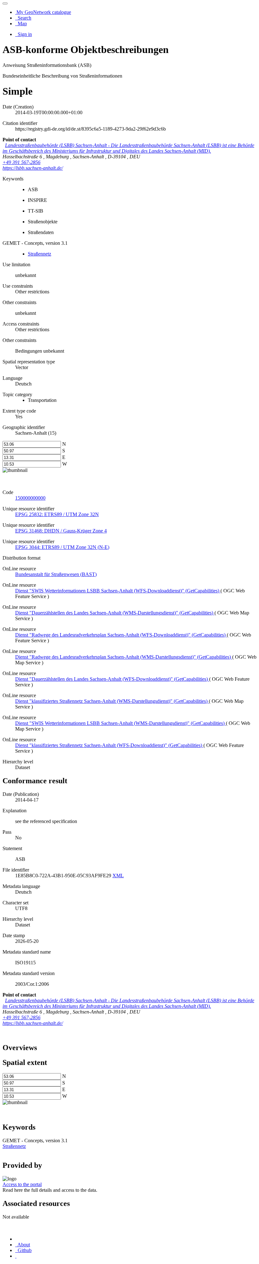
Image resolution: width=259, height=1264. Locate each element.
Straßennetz (39, 253)
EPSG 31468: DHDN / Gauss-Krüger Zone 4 (61, 530)
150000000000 (30, 498)
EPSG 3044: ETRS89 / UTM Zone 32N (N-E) (62, 547)
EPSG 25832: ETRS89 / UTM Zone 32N (57, 514)
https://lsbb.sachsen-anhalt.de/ (33, 168)
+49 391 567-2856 (21, 162)
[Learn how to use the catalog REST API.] (15, 1256)
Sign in (24, 34)
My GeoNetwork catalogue (43, 12)
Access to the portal (22, 1184)
